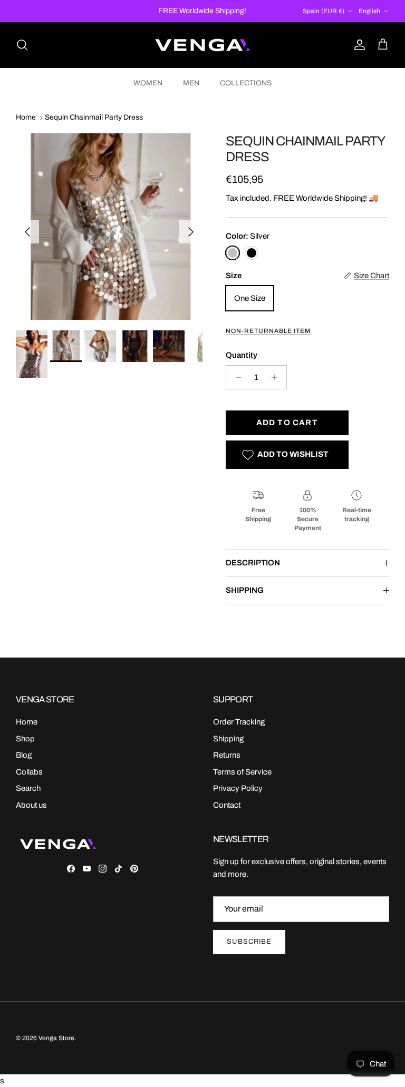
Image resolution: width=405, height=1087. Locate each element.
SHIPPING (245, 590)
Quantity (241, 355)
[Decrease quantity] (235, 377)
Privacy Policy (238, 788)
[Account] (357, 44)
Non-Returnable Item (268, 331)
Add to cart (287, 422)
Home (26, 118)
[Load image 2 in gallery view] (109, 226)
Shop (25, 739)
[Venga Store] (202, 45)
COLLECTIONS (246, 83)
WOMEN (147, 83)
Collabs (29, 772)
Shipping (228, 739)
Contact (226, 805)
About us (31, 805)
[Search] (22, 44)
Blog (24, 755)
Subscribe (249, 941)
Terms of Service (242, 772)
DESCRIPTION (253, 563)
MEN (191, 83)
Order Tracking (239, 722)
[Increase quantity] (277, 377)
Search (28, 788)
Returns (226, 755)
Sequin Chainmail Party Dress (94, 118)
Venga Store (56, 1038)
